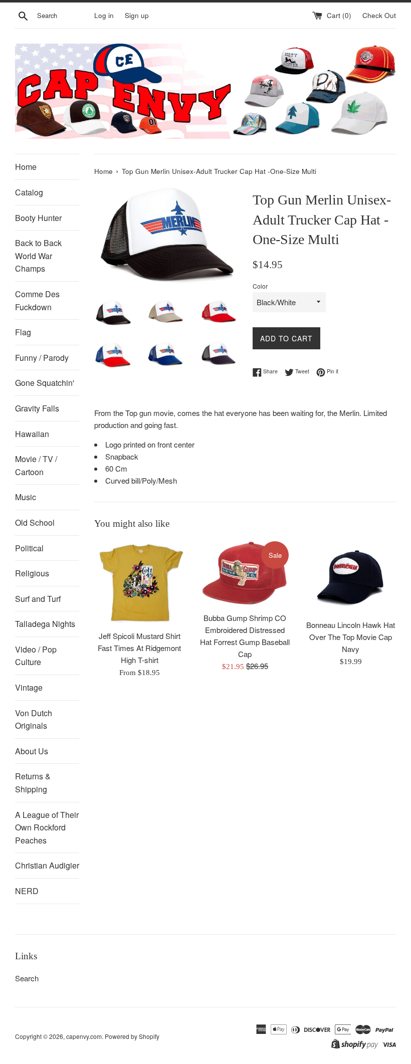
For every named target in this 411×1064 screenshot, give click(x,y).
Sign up (137, 15)
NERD (27, 891)
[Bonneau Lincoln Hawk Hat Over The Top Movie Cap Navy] (350, 577)
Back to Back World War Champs (38, 255)
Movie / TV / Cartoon (36, 465)
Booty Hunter (38, 218)
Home (26, 166)
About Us (31, 751)
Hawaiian (32, 434)
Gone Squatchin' (44, 382)
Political (29, 548)
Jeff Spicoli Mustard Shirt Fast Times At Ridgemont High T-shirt (139, 647)
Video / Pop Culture (36, 656)
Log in (104, 15)
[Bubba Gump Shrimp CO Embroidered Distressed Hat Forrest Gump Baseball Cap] (245, 573)
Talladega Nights (45, 623)
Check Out (379, 15)
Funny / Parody (42, 357)
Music (25, 497)
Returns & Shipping (33, 782)
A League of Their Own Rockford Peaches (47, 827)
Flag (23, 332)
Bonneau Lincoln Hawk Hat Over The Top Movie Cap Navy (350, 636)
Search (27, 978)
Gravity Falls (37, 408)
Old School (35, 522)
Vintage (29, 687)
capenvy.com (84, 1036)
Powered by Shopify (132, 1036)
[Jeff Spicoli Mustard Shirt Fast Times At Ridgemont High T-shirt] (139, 582)
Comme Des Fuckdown (37, 300)
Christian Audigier (47, 865)
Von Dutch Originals (33, 719)
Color (260, 286)
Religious (32, 573)
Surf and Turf (38, 598)
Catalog (29, 192)
